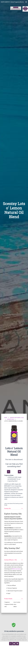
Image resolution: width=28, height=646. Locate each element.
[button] (14, 508)
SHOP (5, 417)
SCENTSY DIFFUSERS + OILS (17, 417)
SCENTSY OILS (10, 419)
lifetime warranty (16, 568)
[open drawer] (26, 2)
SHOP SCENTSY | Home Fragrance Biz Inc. (12, 2)
